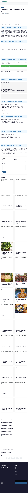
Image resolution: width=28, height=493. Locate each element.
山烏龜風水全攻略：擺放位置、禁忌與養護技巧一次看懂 (7, 428)
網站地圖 (2, 483)
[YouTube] (5, 467)
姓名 (3, 159)
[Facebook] (1, 467)
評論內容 (3, 163)
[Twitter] (7, 467)
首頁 (15, 467)
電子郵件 (15, 159)
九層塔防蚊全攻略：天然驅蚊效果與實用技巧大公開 (6, 422)
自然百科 (16, 474)
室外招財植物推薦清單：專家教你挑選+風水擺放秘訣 (6, 425)
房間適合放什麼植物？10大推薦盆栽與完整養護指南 (6, 434)
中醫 (15, 468)
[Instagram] (3, 467)
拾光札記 (2, 7)
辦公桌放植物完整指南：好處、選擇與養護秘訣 (6, 431)
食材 (15, 475)
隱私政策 (2, 482)
